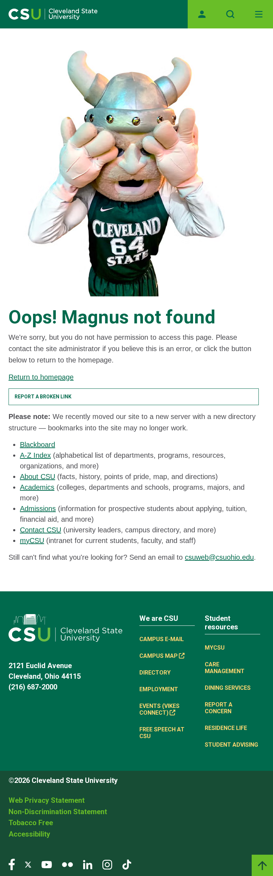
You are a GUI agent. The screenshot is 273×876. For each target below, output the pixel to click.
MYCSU (215, 647)
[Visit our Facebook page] (12, 864)
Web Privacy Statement (47, 800)
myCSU (32, 540)
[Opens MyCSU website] (202, 14)
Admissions (38, 508)
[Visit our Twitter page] (28, 864)
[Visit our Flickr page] (67, 864)
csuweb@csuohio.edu (219, 557)
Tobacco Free (31, 822)
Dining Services (228, 687)
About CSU (37, 476)
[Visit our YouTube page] (46, 864)
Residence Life (226, 728)
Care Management (225, 668)
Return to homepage (41, 377)
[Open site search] (230, 14)
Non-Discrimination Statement (58, 811)
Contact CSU (40, 530)
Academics (37, 487)
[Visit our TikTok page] (126, 864)
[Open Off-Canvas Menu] (259, 14)
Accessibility (29, 834)
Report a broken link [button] (43, 396)
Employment (158, 689)
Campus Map (158, 655)
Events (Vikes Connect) (159, 709)
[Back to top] (262, 865)
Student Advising (231, 744)
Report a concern (218, 708)
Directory (155, 672)
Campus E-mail (161, 639)
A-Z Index (35, 455)
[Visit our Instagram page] (107, 864)
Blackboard (37, 444)
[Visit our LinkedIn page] (87, 864)
